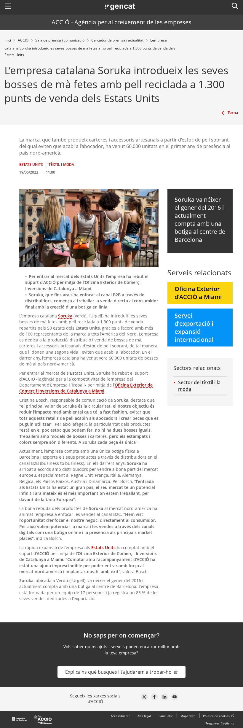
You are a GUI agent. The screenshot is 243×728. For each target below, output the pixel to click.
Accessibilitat (120, 716)
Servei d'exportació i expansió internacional (194, 327)
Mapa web (187, 716)
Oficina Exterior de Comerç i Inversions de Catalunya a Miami (86, 388)
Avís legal (144, 716)
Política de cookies (216, 716)
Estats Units (103, 547)
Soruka (65, 316)
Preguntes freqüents (219, 723)
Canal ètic (166, 716)
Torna (233, 112)
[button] (8, 5)
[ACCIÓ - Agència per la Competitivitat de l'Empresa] (32, 719)
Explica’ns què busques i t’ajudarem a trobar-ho (119, 672)
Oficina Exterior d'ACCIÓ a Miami (198, 293)
